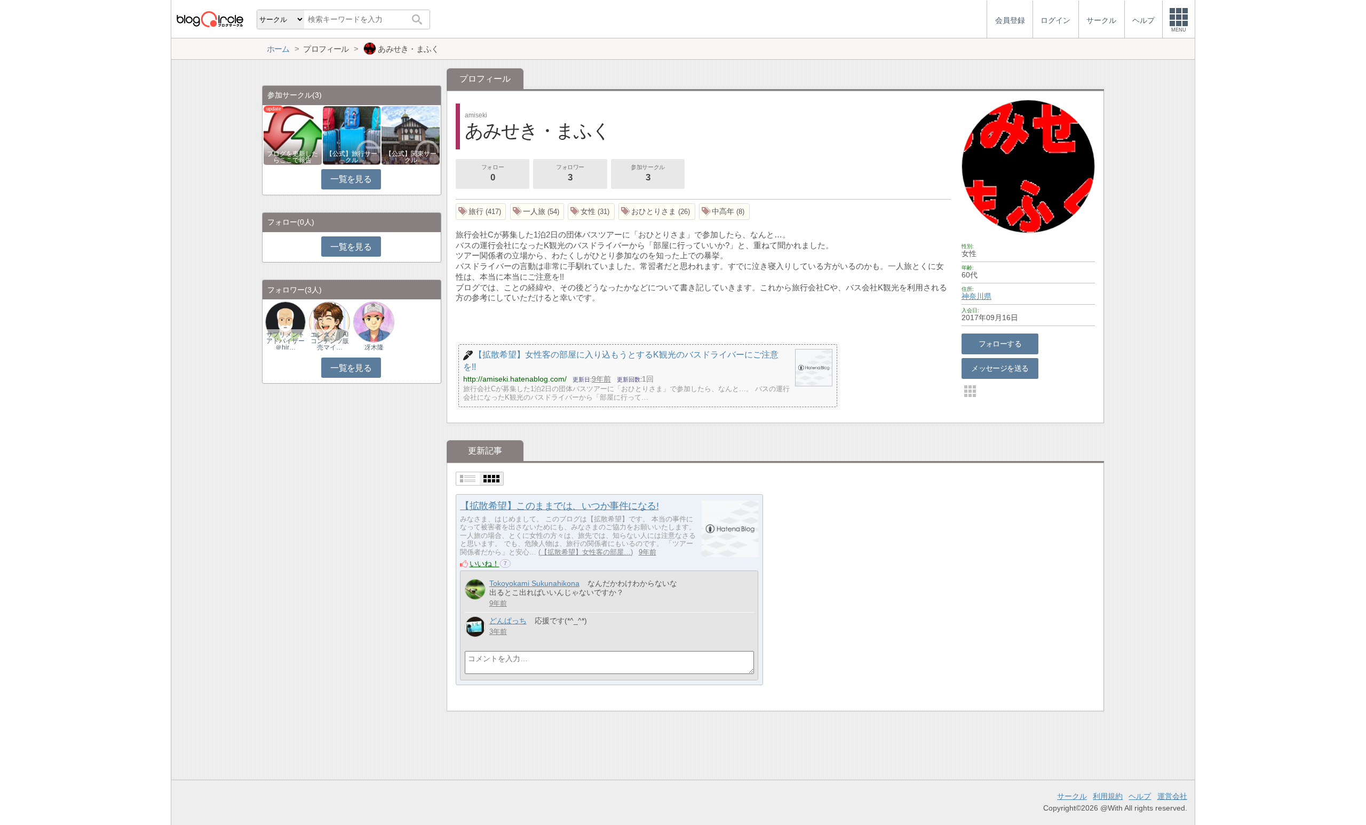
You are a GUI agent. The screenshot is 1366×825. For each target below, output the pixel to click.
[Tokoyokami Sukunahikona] (475, 589)
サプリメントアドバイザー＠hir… (285, 341)
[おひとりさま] (657, 211)
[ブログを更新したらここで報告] (292, 135)
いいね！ (484, 563)
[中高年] (724, 211)
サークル (1072, 796)
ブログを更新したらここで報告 (292, 156)
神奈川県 (976, 296)
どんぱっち (508, 620)
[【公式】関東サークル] (410, 135)
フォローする (1000, 343)
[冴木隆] (373, 322)
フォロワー (570, 173)
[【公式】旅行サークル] (352, 135)
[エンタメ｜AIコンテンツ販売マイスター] (329, 322)
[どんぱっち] (475, 626)
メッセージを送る (999, 368)
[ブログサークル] (209, 19)
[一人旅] (537, 211)
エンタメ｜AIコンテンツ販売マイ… (330, 341)
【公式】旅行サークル (351, 156)
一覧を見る (350, 179)
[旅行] (481, 211)
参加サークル (647, 173)
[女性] (591, 211)
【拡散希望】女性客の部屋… (586, 552)
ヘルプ (1140, 796)
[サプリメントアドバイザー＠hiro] (285, 322)
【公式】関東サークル (410, 156)
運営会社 (1172, 796)
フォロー (492, 173)
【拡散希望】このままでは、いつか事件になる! (559, 506)
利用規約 (1108, 796)
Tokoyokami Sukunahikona (534, 583)
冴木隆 (374, 347)
